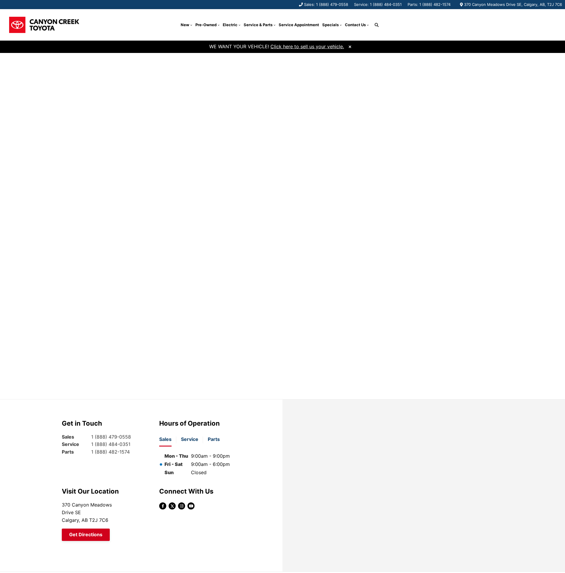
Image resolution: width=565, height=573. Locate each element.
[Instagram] (181, 505)
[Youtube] (191, 505)
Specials (330, 24)
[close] (350, 46)
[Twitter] (172, 505)
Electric (230, 24)
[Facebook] (162, 505)
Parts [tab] (214, 439)
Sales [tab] (165, 439)
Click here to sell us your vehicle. (307, 46)
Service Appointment (299, 24)
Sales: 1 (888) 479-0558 (326, 4)
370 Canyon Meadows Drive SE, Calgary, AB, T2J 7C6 (513, 4)
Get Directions (85, 534)
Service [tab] (189, 439)
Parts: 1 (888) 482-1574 (429, 4)
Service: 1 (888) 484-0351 (378, 4)
